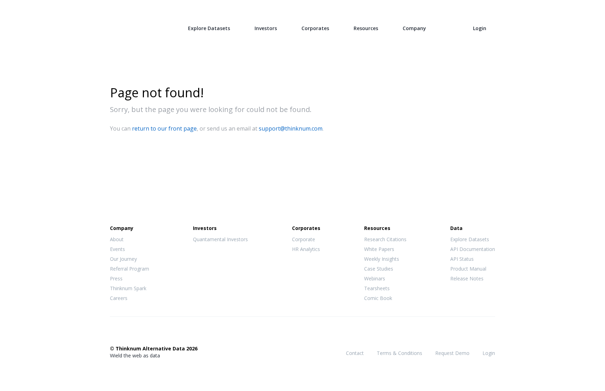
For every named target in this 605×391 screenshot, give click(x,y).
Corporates (315, 28)
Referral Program (129, 268)
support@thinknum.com (290, 128)
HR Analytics (306, 249)
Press (116, 278)
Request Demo (452, 353)
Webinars (374, 278)
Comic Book (378, 298)
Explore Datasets (209, 28)
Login (479, 28)
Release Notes (467, 278)
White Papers (379, 249)
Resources (366, 28)
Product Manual (468, 268)
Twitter (128, 333)
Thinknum (137, 27)
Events (117, 249)
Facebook (114, 334)
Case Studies (378, 268)
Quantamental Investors (220, 239)
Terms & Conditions (399, 353)
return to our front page (164, 128)
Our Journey (123, 259)
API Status (462, 259)
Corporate (303, 239)
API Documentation (472, 249)
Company (414, 28)
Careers (118, 298)
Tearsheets (377, 288)
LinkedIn (142, 334)
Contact (355, 353)
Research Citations (385, 239)
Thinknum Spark (128, 288)
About (117, 239)
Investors (266, 28)
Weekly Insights (381, 259)
